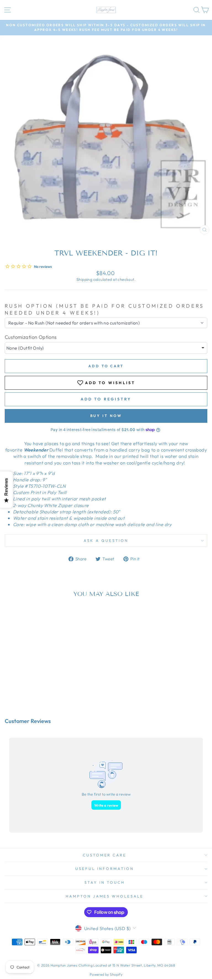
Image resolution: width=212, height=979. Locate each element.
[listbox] (106, 348)
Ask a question (106, 540)
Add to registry (106, 399)
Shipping (84, 279)
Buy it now (106, 415)
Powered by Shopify (106, 974)
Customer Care (105, 855)
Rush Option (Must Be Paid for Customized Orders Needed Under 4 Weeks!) (104, 309)
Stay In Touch (104, 882)
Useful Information (104, 868)
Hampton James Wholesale (105, 896)
